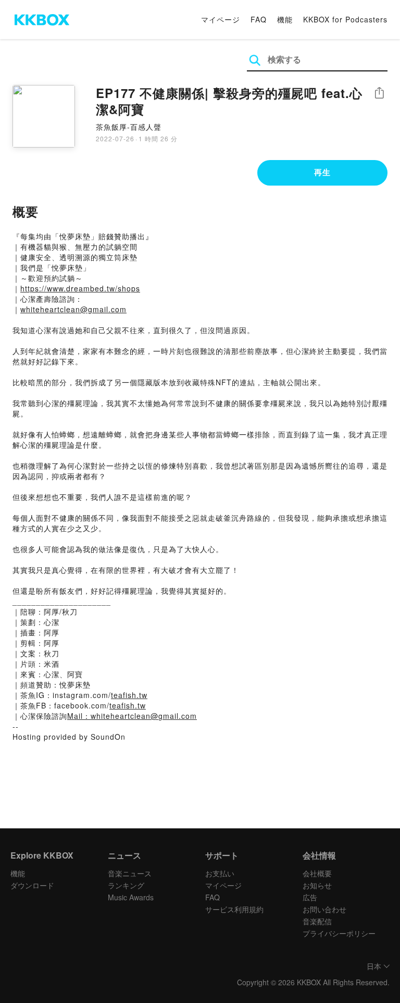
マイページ (220, 19)
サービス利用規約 (234, 909)
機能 (285, 19)
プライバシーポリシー (339, 933)
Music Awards (131, 897)
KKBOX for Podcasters (345, 19)
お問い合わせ (324, 909)
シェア (379, 93)
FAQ (259, 19)
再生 (322, 172)
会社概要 (317, 873)
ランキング (126, 885)
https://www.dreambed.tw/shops (80, 288)
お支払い (219, 873)
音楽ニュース (130, 873)
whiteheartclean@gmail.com (73, 309)
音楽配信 (317, 921)
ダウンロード (32, 885)
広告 (310, 897)
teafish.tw (129, 695)
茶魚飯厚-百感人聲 (128, 126)
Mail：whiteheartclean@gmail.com (132, 716)
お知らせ (317, 885)
